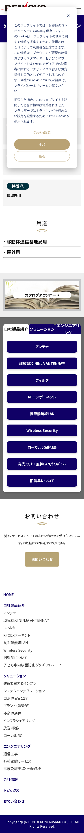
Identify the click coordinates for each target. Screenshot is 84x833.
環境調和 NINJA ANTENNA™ (26, 620)
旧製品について (15, 657)
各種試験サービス (17, 761)
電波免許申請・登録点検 (22, 768)
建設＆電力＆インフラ (19, 683)
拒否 (42, 156)
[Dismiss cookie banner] (68, 17)
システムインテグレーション (24, 690)
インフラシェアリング (18, 720)
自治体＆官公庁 (15, 698)
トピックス (11, 790)
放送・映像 (11, 727)
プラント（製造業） (16, 705)
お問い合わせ (42, 559)
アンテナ (9, 612)
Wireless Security (17, 650)
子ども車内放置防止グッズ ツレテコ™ (32, 665)
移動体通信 (12, 713)
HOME (8, 594)
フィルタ (9, 627)
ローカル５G (12, 735)
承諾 (42, 144)
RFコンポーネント (16, 635)
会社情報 (10, 779)
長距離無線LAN (15, 642)
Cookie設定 (42, 132)
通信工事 (10, 753)
